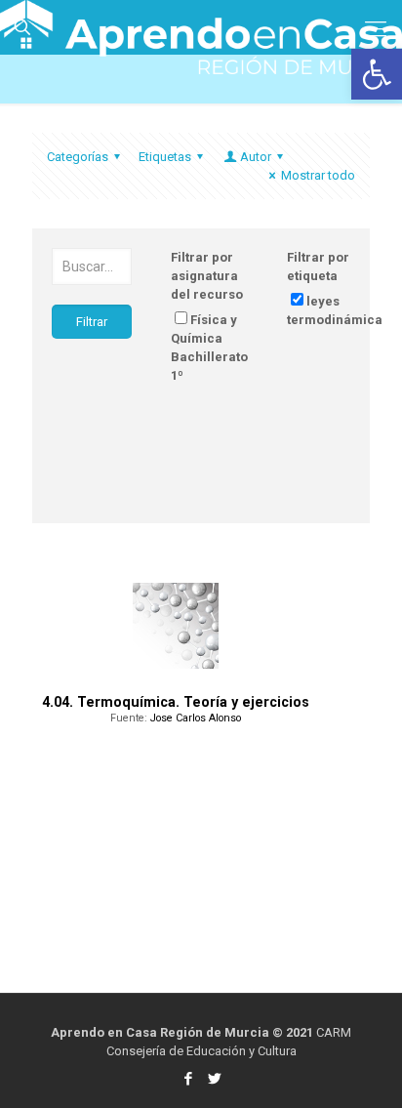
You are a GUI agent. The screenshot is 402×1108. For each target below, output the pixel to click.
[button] (376, 74)
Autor (255, 156)
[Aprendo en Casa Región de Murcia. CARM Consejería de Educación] (201, 24)
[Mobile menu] (375, 29)
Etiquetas (165, 156)
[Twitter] (214, 1078)
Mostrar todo (318, 175)
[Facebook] (188, 1078)
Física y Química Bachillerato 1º (209, 347)
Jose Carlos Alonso (195, 718)
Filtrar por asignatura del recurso (207, 276)
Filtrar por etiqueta (318, 266)
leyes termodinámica (334, 310)
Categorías (77, 156)
